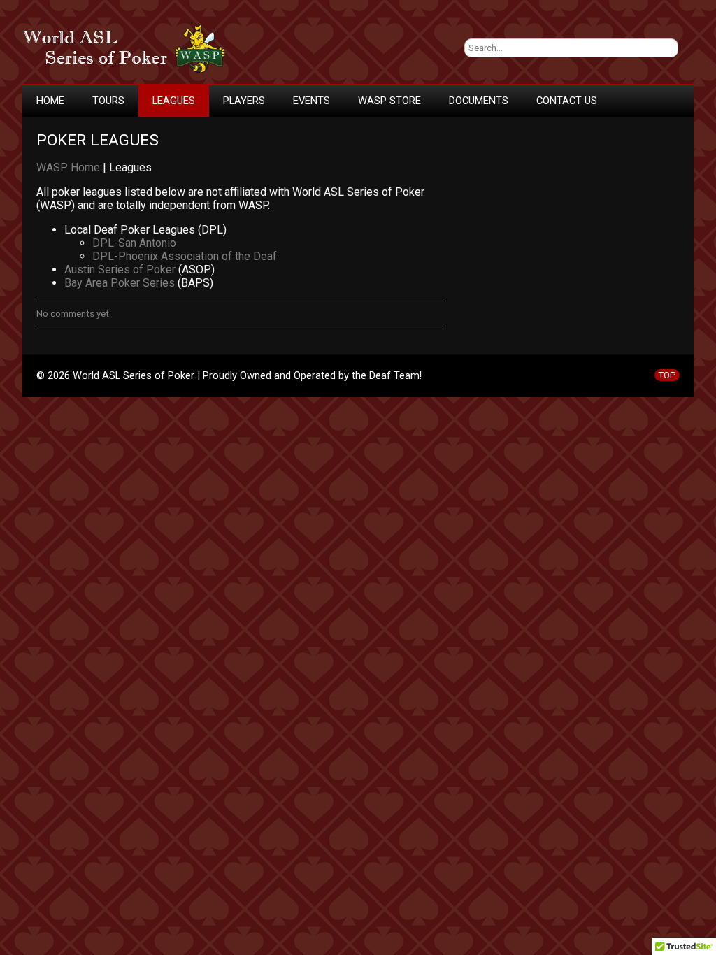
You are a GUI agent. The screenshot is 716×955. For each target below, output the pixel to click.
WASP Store (389, 100)
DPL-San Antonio (134, 243)
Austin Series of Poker (120, 269)
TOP (667, 375)
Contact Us (566, 100)
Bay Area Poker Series (119, 282)
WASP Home (68, 167)
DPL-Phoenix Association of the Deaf (184, 256)
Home (50, 100)
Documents (478, 100)
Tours (108, 100)
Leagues (173, 100)
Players (244, 100)
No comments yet (72, 313)
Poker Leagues (97, 140)
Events (311, 100)
